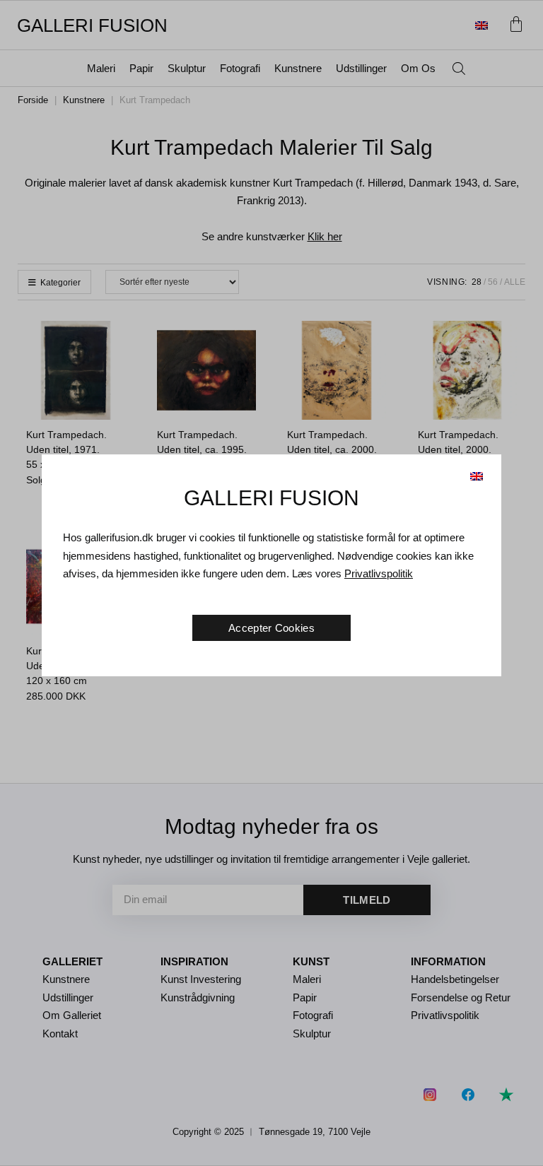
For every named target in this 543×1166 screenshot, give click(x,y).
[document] (271, 583)
